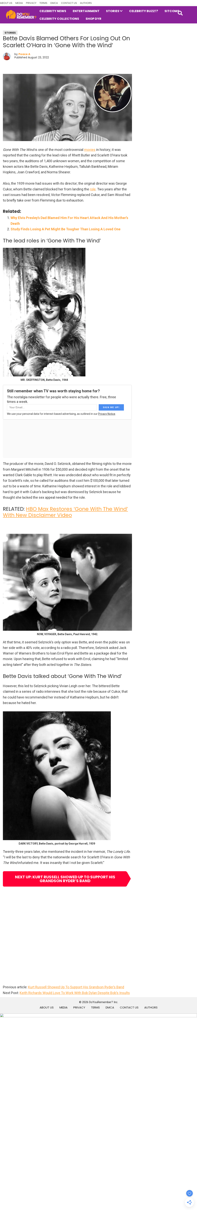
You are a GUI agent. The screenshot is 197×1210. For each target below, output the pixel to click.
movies (89, 150)
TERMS (43, 3)
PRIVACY (31, 3)
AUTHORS (86, 3)
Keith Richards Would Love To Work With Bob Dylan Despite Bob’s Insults (75, 993)
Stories (10, 33)
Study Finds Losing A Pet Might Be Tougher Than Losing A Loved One (65, 229)
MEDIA (19, 3)
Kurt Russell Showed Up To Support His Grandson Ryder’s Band (76, 987)
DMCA (54, 3)
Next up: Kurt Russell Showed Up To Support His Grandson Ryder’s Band (65, 879)
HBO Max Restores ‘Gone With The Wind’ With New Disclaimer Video (65, 512)
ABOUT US (6, 3)
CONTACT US (69, 3)
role (93, 189)
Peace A (24, 54)
